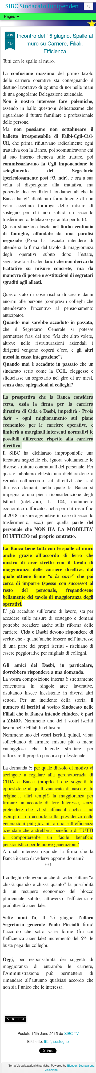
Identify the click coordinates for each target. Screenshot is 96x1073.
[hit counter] (15, 1025)
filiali (47, 1041)
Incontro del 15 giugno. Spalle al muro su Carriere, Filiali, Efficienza (55, 43)
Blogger (72, 1065)
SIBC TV (71, 1033)
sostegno (61, 1041)
